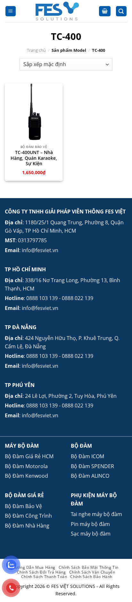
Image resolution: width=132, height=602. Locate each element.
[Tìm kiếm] (121, 11)
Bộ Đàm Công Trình (28, 515)
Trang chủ (36, 50)
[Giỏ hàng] (105, 11)
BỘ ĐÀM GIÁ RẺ (24, 495)
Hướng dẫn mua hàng (33, 567)
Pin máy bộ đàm (90, 524)
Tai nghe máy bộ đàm (96, 514)
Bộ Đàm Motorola (26, 466)
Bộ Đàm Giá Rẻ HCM (29, 456)
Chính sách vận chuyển (92, 572)
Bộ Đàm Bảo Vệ (23, 506)
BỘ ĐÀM (81, 445)
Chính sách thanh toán (44, 576)
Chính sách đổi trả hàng (41, 572)
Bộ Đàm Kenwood (26, 475)
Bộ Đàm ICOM (87, 456)
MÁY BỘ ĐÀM (22, 445)
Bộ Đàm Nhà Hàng (27, 525)
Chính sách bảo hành (91, 576)
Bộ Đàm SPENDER (92, 466)
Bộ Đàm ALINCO (90, 475)
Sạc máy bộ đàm (91, 533)
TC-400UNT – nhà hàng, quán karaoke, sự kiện (34, 158)
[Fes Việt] (57, 11)
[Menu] (10, 11)
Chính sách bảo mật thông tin (89, 567)
